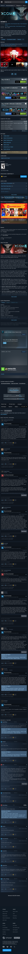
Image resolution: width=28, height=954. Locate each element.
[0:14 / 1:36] (14, 54)
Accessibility (5, 927)
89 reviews (11, 629)
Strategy (3, 39)
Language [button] (19, 404)
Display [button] (16, 406)
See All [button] (23, 130)
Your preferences (22, 383)
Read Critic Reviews (12, 370)
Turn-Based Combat (11, 39)
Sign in (2, 70)
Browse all (23, 118)
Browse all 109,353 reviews (14, 895)
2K (5, 26)
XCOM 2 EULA (4, 152)
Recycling (15, 917)
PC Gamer (5, 231)
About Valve (15, 911)
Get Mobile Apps (7, 950)
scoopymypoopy (7, 570)
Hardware (15, 915)
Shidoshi (5, 700)
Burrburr (5, 592)
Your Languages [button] (7, 410)
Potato (5, 628)
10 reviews (6, 593)
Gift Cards (5, 920)
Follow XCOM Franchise (10, 339)
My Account (15, 931)
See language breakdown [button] (5, 383)
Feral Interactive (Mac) (15, 23)
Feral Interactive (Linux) (20, 26)
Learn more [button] (23, 176)
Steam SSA (5, 913)
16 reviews (6, 571)
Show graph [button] (23, 406)
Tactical (19, 39)
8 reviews (11, 670)
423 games (6, 670)
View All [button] (25, 201)
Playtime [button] (10, 406)
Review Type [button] (3, 404)
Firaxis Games (7, 23)
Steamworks (5, 915)
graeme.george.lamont (8, 419)
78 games (5, 472)
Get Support (15, 929)
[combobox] (14, 2)
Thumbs (5, 668)
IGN (3, 238)
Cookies (4, 931)
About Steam (5, 911)
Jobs (14, 913)
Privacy (4, 925)
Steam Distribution (6, 917)
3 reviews (5, 450)
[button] (3, 5)
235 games (6, 629)
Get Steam (15, 925)
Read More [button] (24, 495)
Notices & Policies (6, 929)
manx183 (6, 543)
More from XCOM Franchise (12, 332)
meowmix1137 (7, 448)
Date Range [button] (3, 406)
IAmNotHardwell (7, 507)
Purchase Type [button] (12, 404)
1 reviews (5, 421)
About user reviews (14, 383)
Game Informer (5, 235)
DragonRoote (6, 471)
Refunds (4, 934)
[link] (16, 98)
